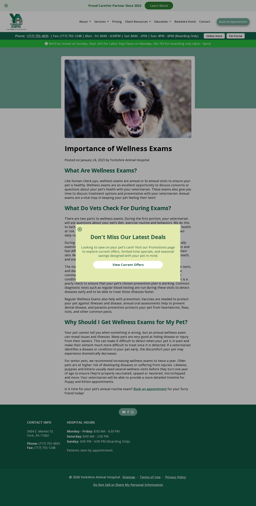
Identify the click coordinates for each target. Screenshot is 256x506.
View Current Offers (128, 265)
